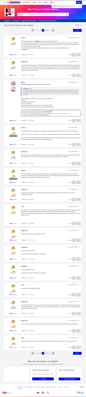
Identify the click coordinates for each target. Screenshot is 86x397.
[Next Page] (53, 30)
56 (23, 277)
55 (23, 259)
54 (23, 240)
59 (23, 330)
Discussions (26, 2)
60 (23, 347)
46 (23, 54)
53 (23, 223)
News (34, 2)
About (45, 2)
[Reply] (79, 54)
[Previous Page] (32, 30)
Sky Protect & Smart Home (43, 9)
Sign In (79, 2)
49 (23, 144)
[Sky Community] (13, 2)
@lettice (37, 41)
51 (23, 182)
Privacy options (20, 387)
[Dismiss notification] (80, 6)
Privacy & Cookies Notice (39, 387)
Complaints (60, 387)
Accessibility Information (52, 387)
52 (23, 199)
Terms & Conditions (29, 387)
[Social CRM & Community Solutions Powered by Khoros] (80, 392)
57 (23, 294)
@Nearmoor (26, 88)
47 (23, 75)
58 (23, 313)
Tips (40, 2)
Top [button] (83, 387)
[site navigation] (5, 2)
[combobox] (46, 14)
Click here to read (45, 115)
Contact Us (66, 387)
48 (23, 120)
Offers (52, 2)
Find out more (47, 84)
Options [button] (77, 25)
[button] (80, 38)
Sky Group (20, 388)
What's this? (13, 44)
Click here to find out (47, 111)
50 (23, 163)
